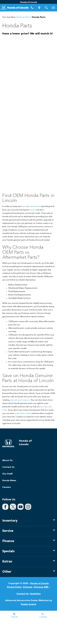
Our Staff (7, 474)
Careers (6, 487)
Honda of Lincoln (39, 583)
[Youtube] (20, 507)
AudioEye (35, 594)
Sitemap (27, 587)
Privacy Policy (14, 587)
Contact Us (8, 467)
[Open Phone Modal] (32, 7)
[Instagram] (28, 507)
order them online (23, 413)
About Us (7, 460)
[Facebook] (5, 507)
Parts (27, 17)
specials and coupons (20, 400)
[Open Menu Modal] (53, 7)
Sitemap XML (41, 587)
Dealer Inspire (28, 604)
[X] (13, 507)
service (32, 210)
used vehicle (34, 206)
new (24, 206)
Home (19, 17)
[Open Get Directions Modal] (39, 7)
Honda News (9, 480)
